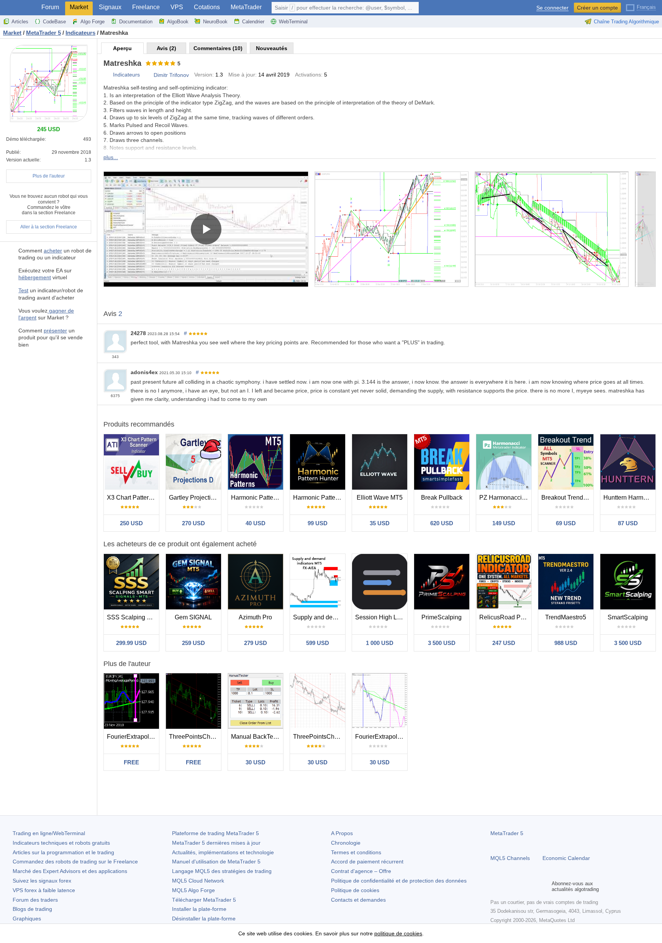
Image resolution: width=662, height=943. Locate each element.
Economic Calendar (566, 858)
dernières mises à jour (216, 843)
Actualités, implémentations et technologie (223, 852)
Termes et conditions (356, 852)
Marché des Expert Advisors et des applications (70, 871)
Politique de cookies (355, 890)
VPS (176, 7)
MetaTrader (246, 7)
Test (23, 290)
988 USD (565, 643)
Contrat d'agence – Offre (361, 871)
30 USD (255, 762)
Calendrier (253, 21)
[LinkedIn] (544, 886)
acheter (53, 251)
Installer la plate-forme (199, 909)
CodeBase (54, 21)
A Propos (342, 833)
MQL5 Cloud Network (198, 881)
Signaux (110, 7)
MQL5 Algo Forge (193, 890)
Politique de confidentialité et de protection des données (399, 881)
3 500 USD (442, 643)
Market (79, 7)
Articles (19, 21)
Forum (50, 7)
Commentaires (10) (218, 48)
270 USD (193, 523)
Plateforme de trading (215, 833)
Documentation (135, 21)
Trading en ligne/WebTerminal (49, 833)
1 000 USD (379, 643)
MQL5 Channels (510, 858)
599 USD (317, 643)
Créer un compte (597, 8)
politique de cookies (398, 933)
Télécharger (204, 900)
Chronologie (345, 843)
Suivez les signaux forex (42, 881)
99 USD (318, 523)
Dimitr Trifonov (171, 75)
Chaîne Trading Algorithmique (626, 21)
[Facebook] (495, 886)
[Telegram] (507, 886)
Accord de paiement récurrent (367, 861)
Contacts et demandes (358, 900)
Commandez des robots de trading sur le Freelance (75, 861)
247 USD (503, 643)
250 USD (131, 523)
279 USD (255, 643)
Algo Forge (92, 21)
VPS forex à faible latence (44, 890)
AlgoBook (177, 21)
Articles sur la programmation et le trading (63, 852)
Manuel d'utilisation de (216, 861)
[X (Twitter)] (519, 886)
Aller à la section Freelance (48, 227)
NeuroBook (215, 21)
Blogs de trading (32, 909)
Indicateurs (126, 75)
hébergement (34, 277)
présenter (55, 330)
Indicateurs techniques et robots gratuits (61, 843)
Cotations (207, 7)
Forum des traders (35, 900)
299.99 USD (131, 643)
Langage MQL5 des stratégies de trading (222, 871)
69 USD (566, 523)
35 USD (380, 523)
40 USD (255, 523)
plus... (110, 157)
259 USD (193, 643)
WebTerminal (293, 21)
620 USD (441, 523)
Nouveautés (271, 48)
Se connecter (552, 8)
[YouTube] (531, 886)
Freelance (146, 7)
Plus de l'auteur (49, 176)
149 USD (503, 523)
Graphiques (27, 918)
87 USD (628, 523)
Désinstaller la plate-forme (204, 918)
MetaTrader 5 (506, 833)
